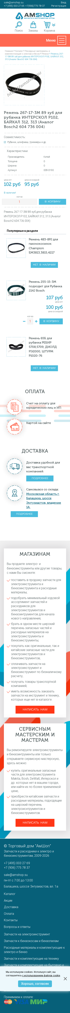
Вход (63, 2)
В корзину (52, 201)
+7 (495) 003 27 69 (17, 863)
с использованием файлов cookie (41, 975)
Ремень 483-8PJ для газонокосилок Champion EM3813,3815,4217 (43, 245)
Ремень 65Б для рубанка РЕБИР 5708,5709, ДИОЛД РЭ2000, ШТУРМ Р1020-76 (43, 347)
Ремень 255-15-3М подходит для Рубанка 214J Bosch (45, 286)
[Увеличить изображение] (24, 85)
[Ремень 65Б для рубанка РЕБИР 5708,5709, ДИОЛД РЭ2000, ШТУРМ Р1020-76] (16, 347)
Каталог (10, 894)
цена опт (59, 302)
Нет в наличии (44, 264)
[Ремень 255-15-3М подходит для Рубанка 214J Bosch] (16, 290)
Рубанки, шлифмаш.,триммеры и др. (26, 142)
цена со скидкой (55, 312)
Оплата (9, 914)
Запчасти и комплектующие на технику (31, 958)
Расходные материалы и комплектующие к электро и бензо (34, 950)
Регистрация (58, 5)
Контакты (11, 920)
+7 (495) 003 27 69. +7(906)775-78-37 (24, 5)
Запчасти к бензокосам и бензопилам (31, 941)
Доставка (11, 907)
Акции (8, 900)
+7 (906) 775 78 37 (17, 867)
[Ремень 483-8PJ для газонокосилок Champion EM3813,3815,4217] (16, 248)
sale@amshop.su (14, 2)
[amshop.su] (35, 16)
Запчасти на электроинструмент (27, 934)
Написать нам (35, 709)
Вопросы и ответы (17, 927)
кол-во (20, 197)
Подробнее (40, 478)
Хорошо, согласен (35, 984)
